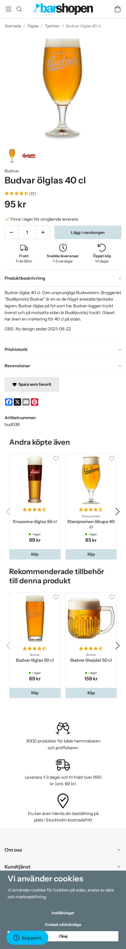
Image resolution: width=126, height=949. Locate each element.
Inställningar (63, 912)
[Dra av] (11, 232)
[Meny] (8, 9)
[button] (35, 554)
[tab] (63, 278)
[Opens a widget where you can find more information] (27, 938)
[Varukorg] (117, 9)
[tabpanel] (63, 314)
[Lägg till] (43, 232)
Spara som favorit (34, 384)
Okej (63, 936)
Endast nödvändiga (63, 924)
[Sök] (19, 9)
